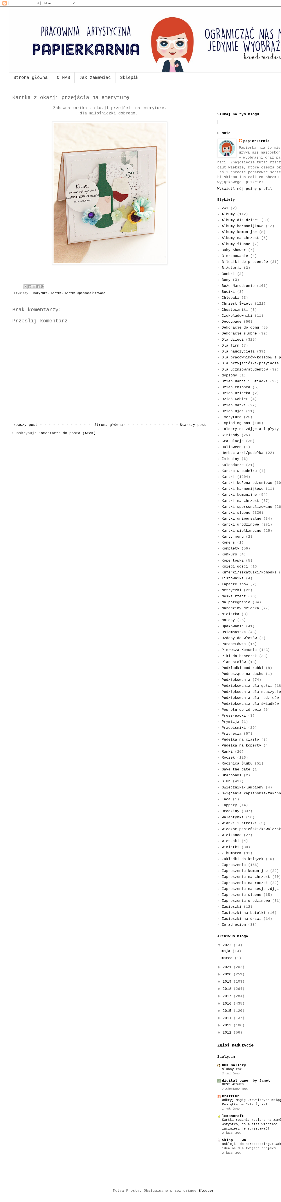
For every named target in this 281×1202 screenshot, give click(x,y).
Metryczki (231, 590)
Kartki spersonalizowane (85, 293)
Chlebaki (230, 298)
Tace (226, 799)
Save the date (236, 770)
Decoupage (231, 322)
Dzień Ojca (233, 411)
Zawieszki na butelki (244, 913)
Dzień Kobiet (235, 399)
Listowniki (233, 578)
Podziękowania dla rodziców (250, 698)
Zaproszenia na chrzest (246, 877)
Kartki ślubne (236, 513)
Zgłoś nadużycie (235, 1045)
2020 (228, 974)
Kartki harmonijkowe (242, 489)
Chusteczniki (235, 310)
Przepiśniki (234, 728)
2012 (228, 1033)
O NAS (63, 77)
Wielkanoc (231, 835)
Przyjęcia (231, 734)
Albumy (228, 214)
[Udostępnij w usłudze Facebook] (38, 286)
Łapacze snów (235, 584)
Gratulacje (233, 441)
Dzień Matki (234, 405)
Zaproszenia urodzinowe (246, 901)
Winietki (230, 847)
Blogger (206, 1191)
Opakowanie (233, 626)
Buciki (228, 292)
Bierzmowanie (235, 256)
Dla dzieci (233, 340)
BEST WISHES (233, 1084)
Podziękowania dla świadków (250, 704)
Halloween (231, 447)
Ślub (226, 781)
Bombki (228, 274)
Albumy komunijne (239, 232)
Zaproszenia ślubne (241, 895)
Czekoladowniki (237, 316)
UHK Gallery (234, 1065)
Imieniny (230, 459)
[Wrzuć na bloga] (29, 286)
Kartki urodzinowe (240, 525)
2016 (228, 1004)
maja (227, 951)
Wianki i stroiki (239, 823)
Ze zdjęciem (234, 925)
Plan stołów (234, 662)
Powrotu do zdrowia (241, 710)
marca (228, 958)
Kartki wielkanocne (241, 531)
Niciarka (230, 614)
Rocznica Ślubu (237, 764)
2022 (228, 945)
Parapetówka (234, 644)
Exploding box (236, 423)
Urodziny (230, 811)
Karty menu (233, 537)
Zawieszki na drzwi (241, 919)
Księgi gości (235, 567)
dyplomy (229, 376)
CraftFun (231, 1096)
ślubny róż (232, 1069)
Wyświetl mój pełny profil (244, 189)
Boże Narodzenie (238, 286)
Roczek (228, 758)
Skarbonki (231, 775)
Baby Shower (234, 250)
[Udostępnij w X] (34, 286)
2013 (228, 1025)
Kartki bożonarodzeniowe (247, 483)
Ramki (227, 752)
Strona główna (30, 77)
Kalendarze (233, 465)
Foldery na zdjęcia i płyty (250, 429)
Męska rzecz (234, 596)
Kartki (56, 293)
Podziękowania (236, 680)
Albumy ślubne (236, 244)
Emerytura (39, 293)
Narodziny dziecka (240, 608)
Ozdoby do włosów (239, 638)
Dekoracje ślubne (239, 334)
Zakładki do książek (242, 859)
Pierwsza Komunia (239, 650)
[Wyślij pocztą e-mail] (25, 286)
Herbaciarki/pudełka (242, 453)
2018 (228, 989)
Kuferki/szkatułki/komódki (249, 573)
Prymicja (230, 722)
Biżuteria (231, 268)
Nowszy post (25, 425)
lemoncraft (233, 1116)
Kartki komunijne (239, 495)
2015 (228, 1011)
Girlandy (230, 435)
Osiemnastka (234, 632)
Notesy (228, 620)
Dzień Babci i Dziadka (245, 381)
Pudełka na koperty (241, 746)
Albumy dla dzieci (240, 220)
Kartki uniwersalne (241, 519)
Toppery (229, 805)
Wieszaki (230, 841)
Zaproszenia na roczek (245, 883)
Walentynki (233, 817)
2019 (228, 982)
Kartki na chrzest (240, 501)
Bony (226, 280)
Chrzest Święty (237, 304)
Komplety (230, 549)
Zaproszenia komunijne (245, 871)
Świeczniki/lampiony (242, 788)
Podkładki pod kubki (242, 668)
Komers (228, 543)
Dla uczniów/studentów (245, 370)
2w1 (225, 208)
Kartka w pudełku (239, 471)
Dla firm (230, 346)
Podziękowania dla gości (247, 686)
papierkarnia (256, 141)
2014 (228, 1018)
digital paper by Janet (246, 1081)
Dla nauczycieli (238, 352)
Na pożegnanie (236, 602)
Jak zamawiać (95, 77)
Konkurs (229, 555)
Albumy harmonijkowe (242, 226)
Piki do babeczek (239, 656)
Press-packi (234, 716)
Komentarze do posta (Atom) (67, 433)
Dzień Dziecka (236, 393)
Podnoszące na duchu (242, 674)
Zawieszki (231, 907)
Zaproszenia (234, 865)
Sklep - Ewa (234, 1140)
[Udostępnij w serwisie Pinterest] (42, 286)
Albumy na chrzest (240, 238)
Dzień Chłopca (236, 387)
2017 (228, 996)
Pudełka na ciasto (240, 740)
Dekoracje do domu (240, 328)
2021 (228, 967)
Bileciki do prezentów (245, 262)
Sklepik (129, 77)
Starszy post (193, 425)
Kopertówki (233, 561)
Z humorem (231, 853)
